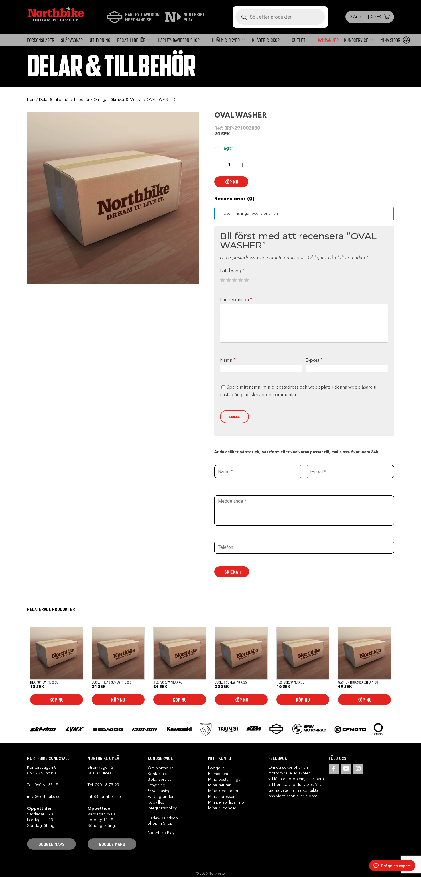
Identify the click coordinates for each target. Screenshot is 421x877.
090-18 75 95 (107, 785)
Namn (227, 360)
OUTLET (299, 39)
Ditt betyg (232, 271)
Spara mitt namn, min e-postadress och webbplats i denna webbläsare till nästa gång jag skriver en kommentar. (299, 391)
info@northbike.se (43, 797)
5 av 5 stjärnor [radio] (246, 280)
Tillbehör (82, 100)
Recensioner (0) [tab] (234, 198)
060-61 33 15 (46, 785)
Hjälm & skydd (226, 39)
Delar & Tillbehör (54, 100)
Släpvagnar (72, 39)
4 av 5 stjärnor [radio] (240, 280)
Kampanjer (328, 39)
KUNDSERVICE (356, 39)
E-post (314, 360)
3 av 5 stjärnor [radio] (234, 280)
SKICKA (231, 572)
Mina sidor (390, 39)
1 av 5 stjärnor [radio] (222, 280)
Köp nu (231, 182)
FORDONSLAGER (40, 39)
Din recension (236, 300)
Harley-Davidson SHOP (179, 39)
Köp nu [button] (57, 699)
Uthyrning (100, 39)
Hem (31, 100)
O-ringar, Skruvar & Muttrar (118, 100)
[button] (51, 844)
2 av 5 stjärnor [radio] (228, 280)
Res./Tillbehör (131, 39)
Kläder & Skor (266, 39)
